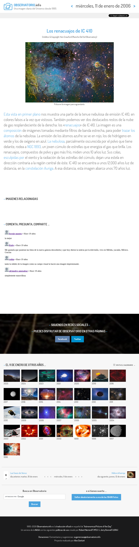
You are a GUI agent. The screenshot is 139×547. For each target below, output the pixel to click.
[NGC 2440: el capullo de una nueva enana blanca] (118, 412)
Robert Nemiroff (86, 530)
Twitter (77, 339)
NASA (37, 530)
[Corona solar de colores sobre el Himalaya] (29, 394)
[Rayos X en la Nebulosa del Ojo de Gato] (47, 431)
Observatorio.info (44, 526)
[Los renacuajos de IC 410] (82, 412)
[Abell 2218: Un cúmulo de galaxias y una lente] (100, 431)
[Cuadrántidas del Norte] (29, 376)
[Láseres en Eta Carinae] (12, 449)
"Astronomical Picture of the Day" (98, 526)
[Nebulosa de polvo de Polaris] (47, 412)
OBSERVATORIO (24, 5)
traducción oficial (63, 526)
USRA (115, 530)
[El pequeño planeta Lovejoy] (100, 394)
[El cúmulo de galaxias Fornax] (82, 394)
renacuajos (72, 124)
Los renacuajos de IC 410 (69, 31)
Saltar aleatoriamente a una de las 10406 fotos (96, 497)
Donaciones (44, 537)
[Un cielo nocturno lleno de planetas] (12, 376)
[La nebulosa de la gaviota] (65, 394)
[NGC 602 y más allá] (82, 376)
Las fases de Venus (18, 473)
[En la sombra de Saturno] (29, 412)
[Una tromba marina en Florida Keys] (100, 412)
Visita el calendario (124, 365)
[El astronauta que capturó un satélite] (12, 412)
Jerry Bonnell (106, 530)
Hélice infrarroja (118, 473)
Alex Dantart (79, 540)
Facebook (62, 339)
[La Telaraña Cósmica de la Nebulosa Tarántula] (118, 394)
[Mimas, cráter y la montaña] (12, 394)
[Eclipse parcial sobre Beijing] (100, 376)
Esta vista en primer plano (22, 114)
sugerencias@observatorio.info (87, 537)
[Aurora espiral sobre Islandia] (47, 376)
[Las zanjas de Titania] (118, 431)
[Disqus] (69, 263)
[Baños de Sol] (29, 431)
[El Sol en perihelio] (82, 431)
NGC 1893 (34, 146)
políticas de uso (62, 530)
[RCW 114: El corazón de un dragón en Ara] (118, 376)
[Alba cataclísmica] (47, 394)
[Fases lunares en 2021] (65, 376)
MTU (95, 530)
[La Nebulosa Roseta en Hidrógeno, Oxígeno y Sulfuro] (65, 431)
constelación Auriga (39, 168)
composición (13, 130)
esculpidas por (14, 157)
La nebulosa (56, 141)
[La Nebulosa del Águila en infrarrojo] (65, 412)
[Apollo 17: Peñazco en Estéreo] (12, 431)
